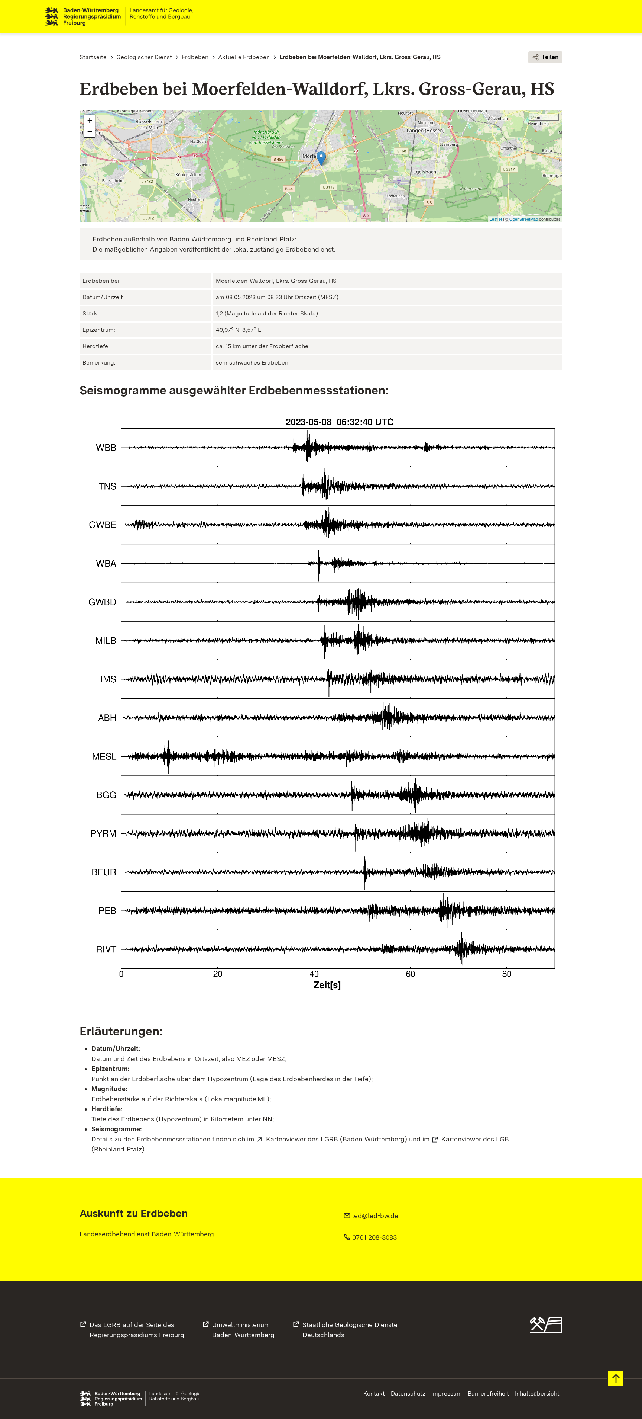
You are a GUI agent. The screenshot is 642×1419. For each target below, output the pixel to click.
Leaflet (496, 219)
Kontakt (374, 1393)
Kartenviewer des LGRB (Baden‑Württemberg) (336, 1139)
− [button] (89, 131)
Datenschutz (408, 1393)
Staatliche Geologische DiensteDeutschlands (350, 1330)
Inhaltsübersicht (537, 1393)
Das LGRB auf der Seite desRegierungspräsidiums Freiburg (137, 1330)
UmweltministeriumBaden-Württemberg (243, 1330)
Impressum (446, 1393)
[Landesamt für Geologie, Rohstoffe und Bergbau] (122, 16)
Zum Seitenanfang (615, 1378)
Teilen (550, 57)
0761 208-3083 (374, 1237)
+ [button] (89, 120)
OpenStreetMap (523, 219)
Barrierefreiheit (488, 1393)
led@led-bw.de (375, 1216)
